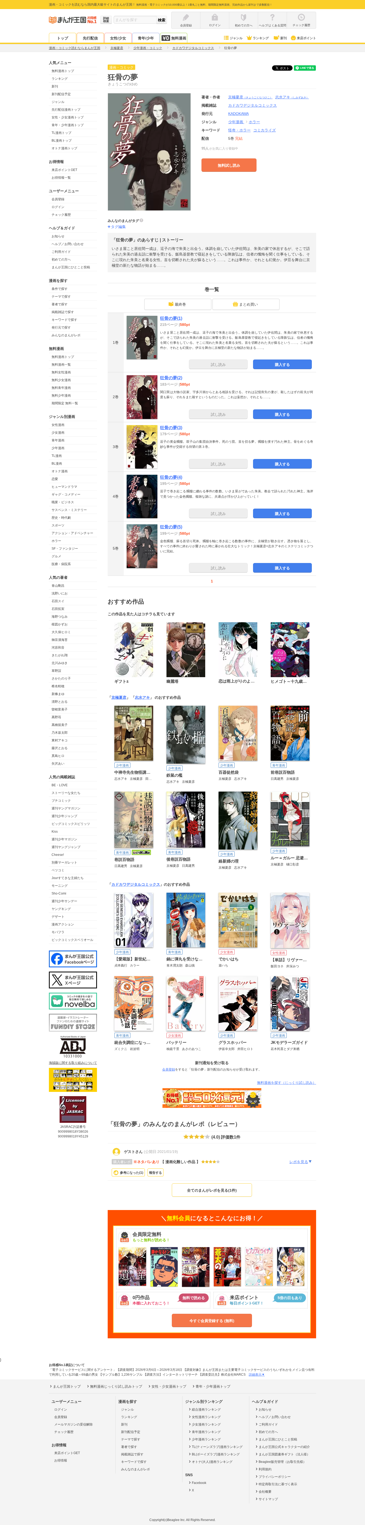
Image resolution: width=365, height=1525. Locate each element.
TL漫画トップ (61, 133)
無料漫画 (178, 38)
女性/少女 (118, 38)
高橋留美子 (60, 725)
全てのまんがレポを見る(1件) (212, 1190)
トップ (62, 38)
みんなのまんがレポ (66, 335)
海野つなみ (60, 616)
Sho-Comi (59, 893)
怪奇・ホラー (239, 130)
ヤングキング (61, 909)
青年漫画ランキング (206, 1432)
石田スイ (58, 601)
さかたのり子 (61, 678)
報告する (155, 1173)
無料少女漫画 (61, 380)
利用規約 (265, 1469)
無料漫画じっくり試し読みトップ (116, 1386)
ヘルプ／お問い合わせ (68, 244)
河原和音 (58, 647)
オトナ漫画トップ (64, 148)
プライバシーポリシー (275, 1477)
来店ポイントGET (64, 170)
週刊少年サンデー (64, 901)
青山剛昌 (58, 586)
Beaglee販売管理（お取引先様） (282, 1462)
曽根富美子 (60, 709)
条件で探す (60, 289)
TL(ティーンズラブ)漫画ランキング (217, 1447)
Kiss (55, 831)
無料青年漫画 (61, 388)
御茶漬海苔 (60, 640)
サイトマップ (268, 1499)
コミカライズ (264, 130)
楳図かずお (60, 624)
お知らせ (58, 236)
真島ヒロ (58, 756)
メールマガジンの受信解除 (73, 1424)
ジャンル (236, 38)
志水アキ (292, 97)
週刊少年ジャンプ (64, 816)
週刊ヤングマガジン (66, 808)
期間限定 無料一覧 (65, 403)
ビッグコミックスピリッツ (71, 824)
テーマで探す (61, 296)
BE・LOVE (60, 785)
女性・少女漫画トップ (68, 117)
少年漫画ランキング (206, 1439)
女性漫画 (58, 425)
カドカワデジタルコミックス (135, 884)
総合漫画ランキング (206, 1409)
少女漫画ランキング (206, 1424)
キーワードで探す (64, 320)
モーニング (60, 886)
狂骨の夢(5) (171, 527)
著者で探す (60, 304)
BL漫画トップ (62, 140)
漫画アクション (63, 924)
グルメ (56, 556)
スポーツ (58, 525)
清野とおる (60, 702)
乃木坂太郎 (60, 732)
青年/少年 (146, 38)
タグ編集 (118, 227)
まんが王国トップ (67, 1386)
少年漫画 (58, 448)
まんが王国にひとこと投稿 (71, 267)
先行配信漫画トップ (66, 109)
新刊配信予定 (61, 94)
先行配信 (90, 38)
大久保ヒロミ (61, 632)
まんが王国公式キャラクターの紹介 (284, 1447)
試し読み (218, 364)
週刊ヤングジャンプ (66, 847)
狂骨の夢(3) (171, 427)
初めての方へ (61, 259)
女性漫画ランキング (206, 1417)
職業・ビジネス (63, 502)
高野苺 (56, 717)
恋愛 (55, 479)
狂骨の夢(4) (171, 477)
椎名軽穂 (58, 686)
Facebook (199, 1483)
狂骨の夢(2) (171, 378)
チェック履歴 (61, 215)
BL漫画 (57, 463)
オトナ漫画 (60, 471)
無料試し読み (229, 165)
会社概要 (265, 1492)
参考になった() (131, 1173)
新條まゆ (58, 694)
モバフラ (58, 932)
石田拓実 (58, 609)
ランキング (261, 38)
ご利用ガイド (61, 252)
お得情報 (60, 1460)
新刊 (283, 38)
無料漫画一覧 (61, 364)
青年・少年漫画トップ (68, 125)
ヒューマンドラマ (64, 487)
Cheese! (58, 855)
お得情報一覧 (61, 177)
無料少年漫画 (61, 395)
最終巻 (180, 304)
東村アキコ (60, 740)
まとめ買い (248, 304)
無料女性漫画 (61, 372)
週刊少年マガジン (64, 839)
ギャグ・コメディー (66, 494)
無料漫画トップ (63, 71)
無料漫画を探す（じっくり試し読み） (286, 1083)
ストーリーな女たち (66, 793)
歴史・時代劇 (61, 518)
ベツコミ (58, 870)
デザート (58, 917)
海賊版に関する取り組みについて (73, 1063)
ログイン (58, 207)
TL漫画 (57, 456)
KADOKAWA (238, 113)
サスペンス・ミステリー (69, 510)
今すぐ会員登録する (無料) (211, 1321)
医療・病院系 (61, 564)
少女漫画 (58, 432)
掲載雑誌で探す (63, 312)
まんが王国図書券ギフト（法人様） (284, 1454)
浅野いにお (60, 593)
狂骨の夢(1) (171, 318)
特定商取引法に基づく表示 (278, 1484)
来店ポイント (306, 38)
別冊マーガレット (64, 862)
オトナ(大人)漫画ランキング (212, 1462)
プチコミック (61, 801)
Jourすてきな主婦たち (68, 878)
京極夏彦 (250, 97)
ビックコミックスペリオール (72, 940)
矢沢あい (58, 763)
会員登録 (58, 199)
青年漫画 (58, 440)
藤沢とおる (60, 748)
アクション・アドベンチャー (72, 533)
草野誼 (56, 671)
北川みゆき (60, 663)
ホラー (56, 541)
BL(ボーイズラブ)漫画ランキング (216, 1454)
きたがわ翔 (60, 655)
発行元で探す (61, 327)
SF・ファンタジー (65, 548)
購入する (282, 364)
